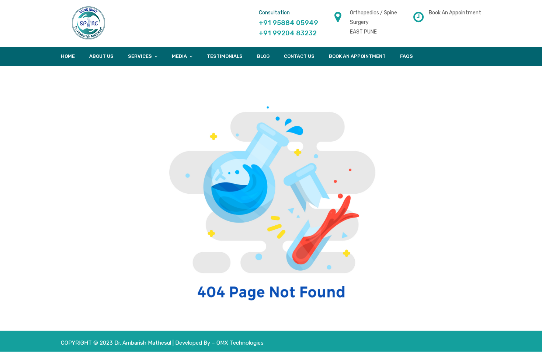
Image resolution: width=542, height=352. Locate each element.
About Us (101, 56)
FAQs (406, 56)
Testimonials (225, 56)
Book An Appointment (357, 56)
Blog (263, 56)
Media (179, 56)
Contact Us (299, 56)
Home (68, 56)
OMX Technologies (240, 342)
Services (140, 56)
